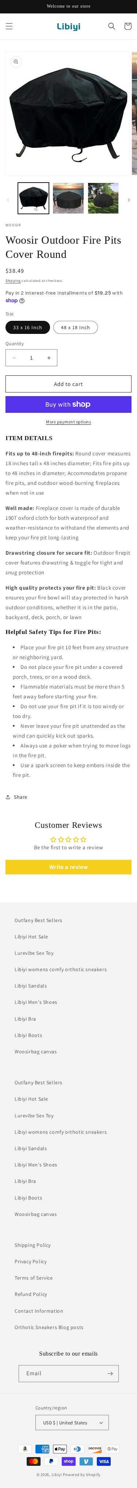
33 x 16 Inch (27, 327)
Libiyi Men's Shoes (36, 1002)
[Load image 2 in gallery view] (68, 198)
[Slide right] (129, 200)
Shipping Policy (33, 1245)
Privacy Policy (30, 1261)
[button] (9, 26)
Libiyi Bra (25, 1019)
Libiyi (57, 1474)
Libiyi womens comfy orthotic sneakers (61, 969)
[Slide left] (8, 200)
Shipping (13, 280)
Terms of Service (34, 1277)
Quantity (14, 343)
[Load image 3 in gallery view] (103, 198)
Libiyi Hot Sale (31, 936)
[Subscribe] (110, 1373)
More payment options (68, 421)
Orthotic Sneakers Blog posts (49, 1327)
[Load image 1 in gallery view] (33, 198)
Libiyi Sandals (31, 985)
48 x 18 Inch (75, 327)
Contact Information (39, 1311)
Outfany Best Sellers (38, 920)
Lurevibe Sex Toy (34, 953)
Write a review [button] (68, 867)
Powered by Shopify (81, 1474)
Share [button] (20, 797)
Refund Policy (31, 1294)
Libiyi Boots (28, 1035)
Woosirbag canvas (36, 1051)
